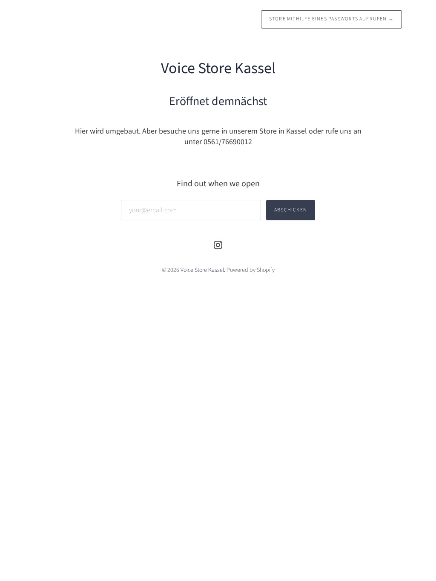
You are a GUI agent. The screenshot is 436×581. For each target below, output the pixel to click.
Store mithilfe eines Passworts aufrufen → (331, 19)
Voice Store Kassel (202, 270)
